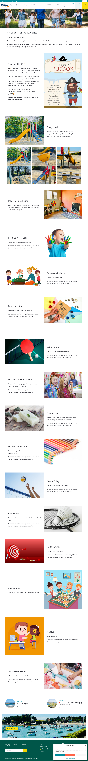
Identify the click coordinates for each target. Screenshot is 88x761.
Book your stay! (11, 728)
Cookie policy (68, 758)
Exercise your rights (25, 758)
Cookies (34, 758)
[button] (85, 745)
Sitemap (37, 758)
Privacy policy (72, 758)
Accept (59, 755)
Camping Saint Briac (5, 5)
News (17, 706)
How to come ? (44, 746)
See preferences (81, 755)
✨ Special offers (44, 749)
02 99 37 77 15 (19, 1)
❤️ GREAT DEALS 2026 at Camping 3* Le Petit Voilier (70, 704)
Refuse (70, 755)
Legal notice (30, 758)
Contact (42, 751)
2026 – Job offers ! (22, 704)
